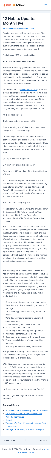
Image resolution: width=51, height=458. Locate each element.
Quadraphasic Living (29, 89)
